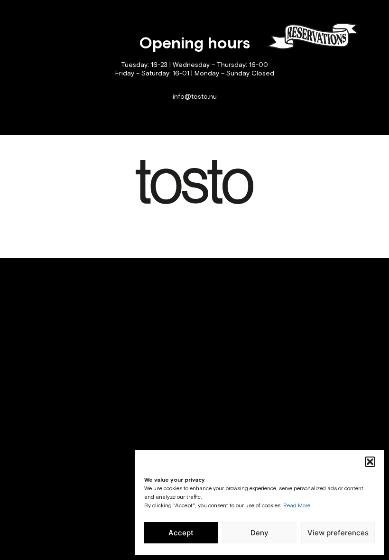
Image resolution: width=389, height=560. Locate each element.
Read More (296, 506)
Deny (259, 532)
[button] (370, 462)
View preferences (338, 532)
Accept (181, 532)
